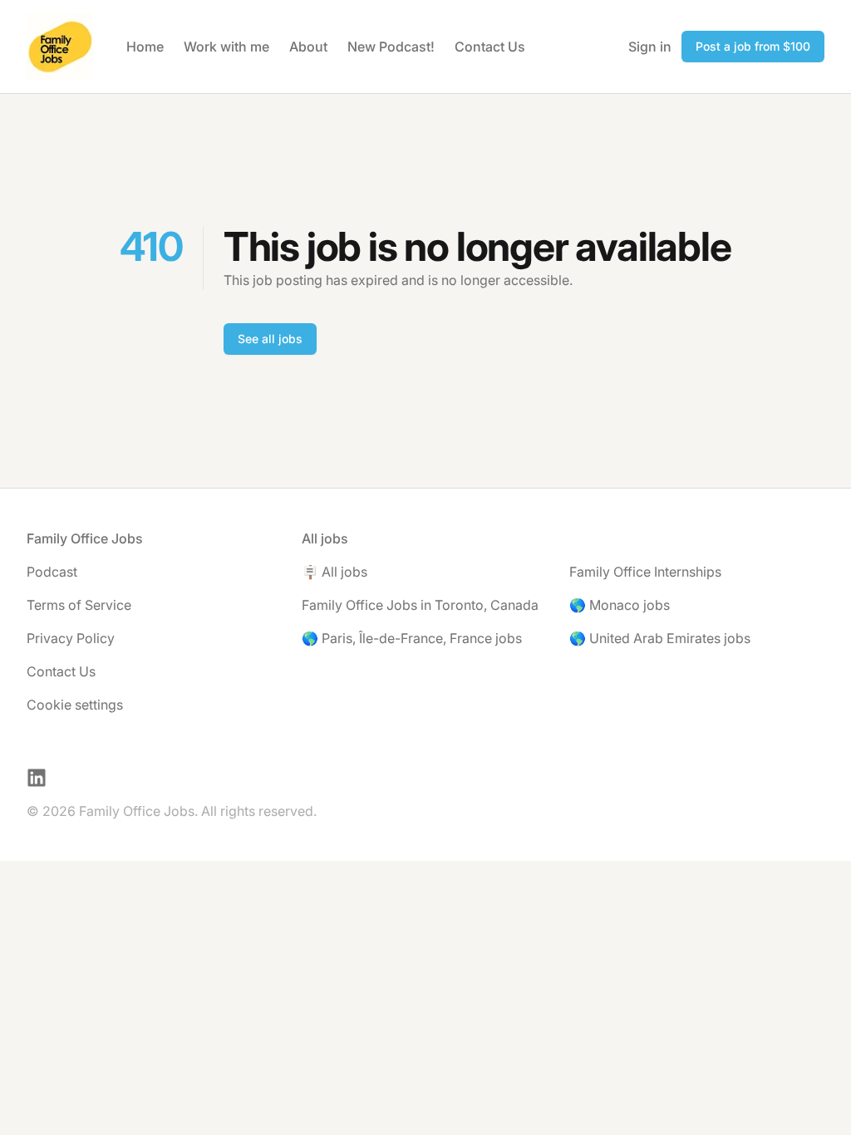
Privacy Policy (71, 638)
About (308, 46)
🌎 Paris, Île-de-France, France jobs (412, 638)
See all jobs (270, 339)
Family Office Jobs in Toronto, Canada (420, 605)
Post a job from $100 (753, 46)
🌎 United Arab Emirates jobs (659, 638)
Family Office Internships (645, 571)
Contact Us (490, 46)
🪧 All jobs (334, 571)
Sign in (649, 46)
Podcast (52, 571)
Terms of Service (79, 605)
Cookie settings (75, 704)
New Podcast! (391, 46)
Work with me (226, 46)
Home (145, 46)
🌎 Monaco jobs (619, 605)
